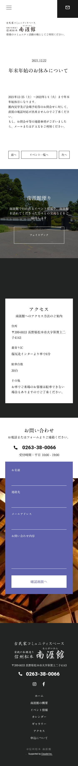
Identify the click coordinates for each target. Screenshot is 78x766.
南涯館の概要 (39, 703)
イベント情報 (39, 710)
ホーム (39, 696)
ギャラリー (39, 723)
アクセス (39, 731)
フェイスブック (39, 235)
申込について (39, 738)
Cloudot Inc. (46, 754)
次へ (64, 155)
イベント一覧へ (39, 155)
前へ (13, 155)
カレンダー (39, 716)
